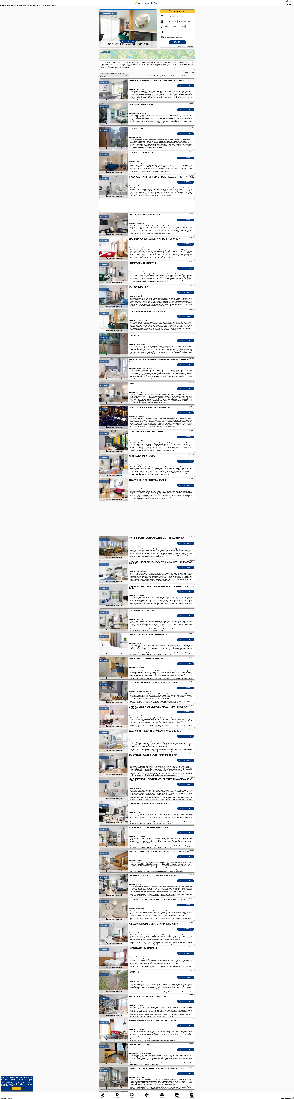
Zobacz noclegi (185, 85)
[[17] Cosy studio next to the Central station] (113, 489)
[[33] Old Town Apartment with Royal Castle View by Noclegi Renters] (113, 909)
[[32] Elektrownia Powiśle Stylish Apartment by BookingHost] (113, 885)
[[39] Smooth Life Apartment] (113, 1054)
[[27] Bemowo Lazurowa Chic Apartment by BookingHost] (113, 764)
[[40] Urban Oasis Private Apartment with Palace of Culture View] (113, 1078)
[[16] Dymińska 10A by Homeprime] (113, 465)
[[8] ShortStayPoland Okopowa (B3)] (113, 272)
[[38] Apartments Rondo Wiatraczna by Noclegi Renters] (113, 1029)
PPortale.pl (9, 1098)
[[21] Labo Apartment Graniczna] (113, 620)
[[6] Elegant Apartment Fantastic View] (113, 224)
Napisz (291, 1098)
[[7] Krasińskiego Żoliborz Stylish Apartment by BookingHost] (113, 248)
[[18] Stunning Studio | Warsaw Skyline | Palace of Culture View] (113, 547)
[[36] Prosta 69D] (113, 981)
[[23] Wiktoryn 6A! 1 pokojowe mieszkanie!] (113, 668)
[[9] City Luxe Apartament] (113, 296)
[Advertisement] (147, 519)
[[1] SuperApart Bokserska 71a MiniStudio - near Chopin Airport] (113, 90)
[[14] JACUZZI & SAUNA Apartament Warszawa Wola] (113, 417)
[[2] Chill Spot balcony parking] (113, 114)
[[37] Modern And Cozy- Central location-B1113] (113, 1005)
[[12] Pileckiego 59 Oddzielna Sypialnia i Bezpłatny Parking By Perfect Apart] (113, 369)
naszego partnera (158, 630)
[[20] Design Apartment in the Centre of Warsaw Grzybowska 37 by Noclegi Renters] (113, 595)
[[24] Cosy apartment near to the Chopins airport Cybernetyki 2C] (113, 692)
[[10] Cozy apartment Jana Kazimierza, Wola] (113, 320)
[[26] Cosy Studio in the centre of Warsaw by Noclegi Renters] (113, 740)
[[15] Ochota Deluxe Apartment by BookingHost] (113, 441)
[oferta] (106, 99)
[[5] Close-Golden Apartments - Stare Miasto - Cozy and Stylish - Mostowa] (113, 186)
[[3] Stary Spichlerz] (113, 138)
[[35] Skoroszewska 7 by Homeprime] (113, 957)
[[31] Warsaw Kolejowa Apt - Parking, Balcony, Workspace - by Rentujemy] (113, 861)
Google (30, 1077)
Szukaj (177, 42)
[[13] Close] (113, 393)
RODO (11, 1085)
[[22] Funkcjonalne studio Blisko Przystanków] (113, 644)
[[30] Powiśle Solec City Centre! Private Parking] (113, 837)
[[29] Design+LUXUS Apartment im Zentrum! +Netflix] (113, 812)
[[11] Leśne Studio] (113, 344)
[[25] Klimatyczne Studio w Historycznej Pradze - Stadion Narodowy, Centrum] (113, 716)
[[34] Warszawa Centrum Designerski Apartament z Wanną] (113, 933)
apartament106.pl (147, 3)
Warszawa (103, 82)
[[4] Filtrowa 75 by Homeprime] (113, 162)
